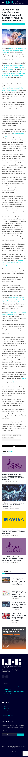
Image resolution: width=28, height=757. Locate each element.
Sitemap (6, 751)
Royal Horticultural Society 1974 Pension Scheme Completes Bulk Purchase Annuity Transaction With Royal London (13, 477)
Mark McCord (17, 25)
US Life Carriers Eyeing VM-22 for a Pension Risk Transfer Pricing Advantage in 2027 (13, 504)
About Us (6, 708)
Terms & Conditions (15, 753)
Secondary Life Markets (10, 696)
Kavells (14, 747)
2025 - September (6, 435)
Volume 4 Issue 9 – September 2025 (11, 440)
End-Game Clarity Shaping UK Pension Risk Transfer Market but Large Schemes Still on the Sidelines (19, 617)
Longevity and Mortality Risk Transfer (13, 24)
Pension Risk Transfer (7, 437)
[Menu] (3, 2)
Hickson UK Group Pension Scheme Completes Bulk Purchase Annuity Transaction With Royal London (12, 558)
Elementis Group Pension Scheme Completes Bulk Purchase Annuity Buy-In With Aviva (14, 531)
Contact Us (7, 710)
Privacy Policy (12, 751)
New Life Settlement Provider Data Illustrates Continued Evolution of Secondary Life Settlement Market (19, 581)
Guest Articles (7, 713)
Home (5, 706)
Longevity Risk (17, 435)
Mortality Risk (7, 693)
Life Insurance (7, 689)
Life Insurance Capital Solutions (12, 687)
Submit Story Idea (8, 715)
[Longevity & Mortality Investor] (15, 2)
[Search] (25, 2)
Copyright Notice (22, 751)
